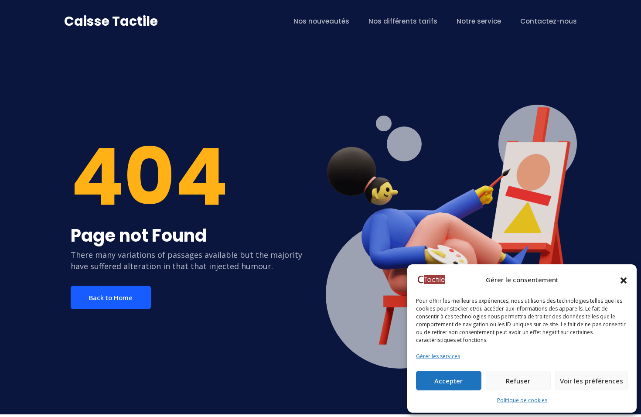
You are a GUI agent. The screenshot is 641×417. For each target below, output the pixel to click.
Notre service (479, 21)
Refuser (518, 380)
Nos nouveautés (321, 21)
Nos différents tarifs (402, 21)
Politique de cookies (522, 400)
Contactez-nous (548, 21)
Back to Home (111, 297)
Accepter (448, 380)
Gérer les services (438, 356)
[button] (623, 279)
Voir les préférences (591, 380)
